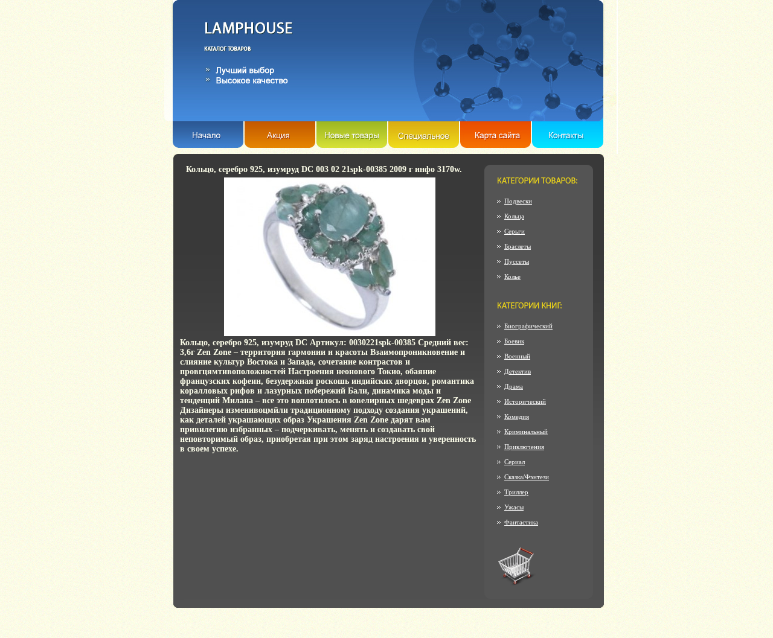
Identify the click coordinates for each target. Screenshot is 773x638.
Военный (517, 356)
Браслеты (517, 246)
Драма (513, 386)
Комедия (516, 416)
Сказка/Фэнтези (526, 476)
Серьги (514, 231)
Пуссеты (516, 261)
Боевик (514, 341)
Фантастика (521, 522)
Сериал (514, 461)
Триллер (516, 492)
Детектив (517, 371)
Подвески (518, 201)
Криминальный (526, 431)
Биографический (528, 326)
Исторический (525, 401)
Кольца (514, 216)
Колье (512, 276)
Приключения (524, 446)
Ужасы (514, 507)
